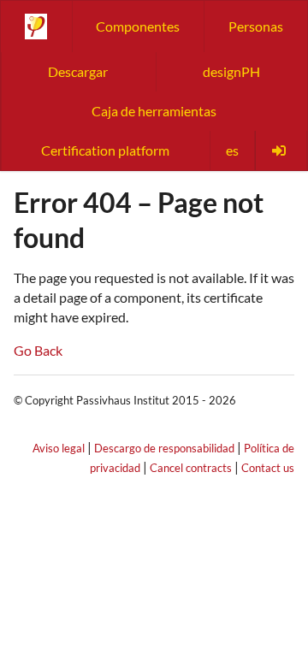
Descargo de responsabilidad (164, 448)
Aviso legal (59, 448)
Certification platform (105, 150)
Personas (255, 26)
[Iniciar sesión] (280, 150)
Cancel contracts (191, 468)
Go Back (38, 350)
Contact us (267, 468)
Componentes (138, 26)
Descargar (78, 71)
